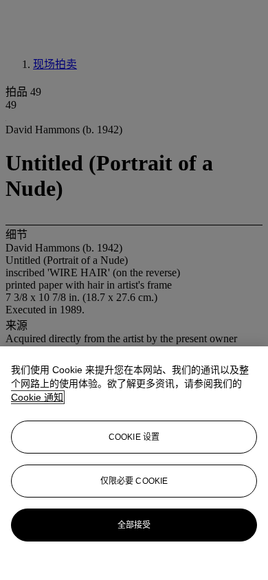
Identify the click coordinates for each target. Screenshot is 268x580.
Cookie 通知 (37, 397)
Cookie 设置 (134, 437)
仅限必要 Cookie (134, 481)
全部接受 (134, 525)
